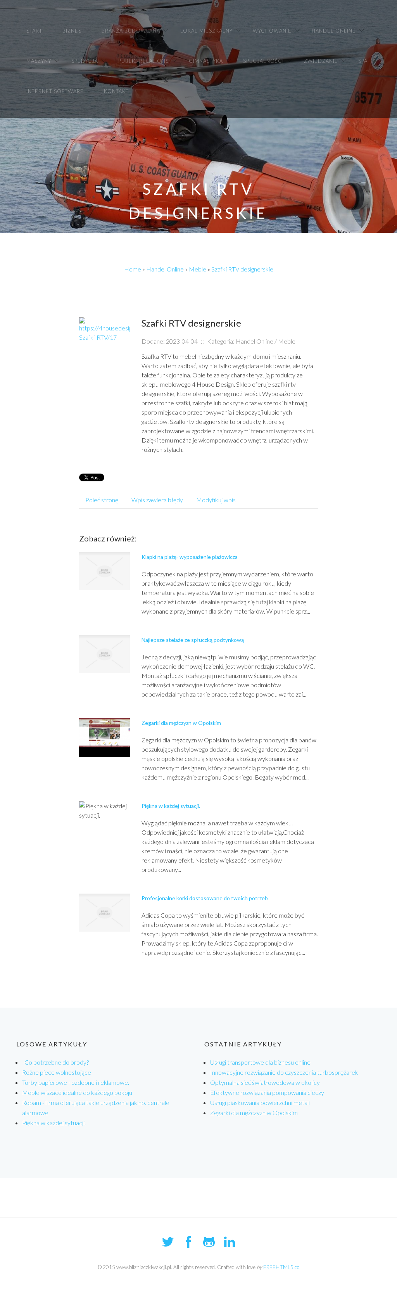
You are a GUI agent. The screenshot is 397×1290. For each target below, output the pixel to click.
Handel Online (165, 269)
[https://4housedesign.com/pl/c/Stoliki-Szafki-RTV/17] (104, 329)
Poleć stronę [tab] (101, 499)
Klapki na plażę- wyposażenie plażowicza (190, 556)
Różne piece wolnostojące (56, 1072)
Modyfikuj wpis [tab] (216, 499)
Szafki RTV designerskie (242, 269)
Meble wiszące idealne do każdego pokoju (77, 1092)
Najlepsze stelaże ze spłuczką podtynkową (193, 639)
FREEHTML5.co (281, 1267)
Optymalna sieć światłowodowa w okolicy (265, 1082)
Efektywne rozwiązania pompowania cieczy (267, 1092)
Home (132, 269)
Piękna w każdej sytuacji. (171, 805)
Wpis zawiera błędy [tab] (157, 499)
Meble (197, 269)
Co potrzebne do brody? (55, 1062)
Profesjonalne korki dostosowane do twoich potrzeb (205, 898)
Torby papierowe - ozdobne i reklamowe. (75, 1082)
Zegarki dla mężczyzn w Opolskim (181, 722)
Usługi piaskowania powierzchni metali (260, 1102)
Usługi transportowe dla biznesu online (260, 1062)
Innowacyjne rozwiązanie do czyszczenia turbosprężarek (284, 1072)
